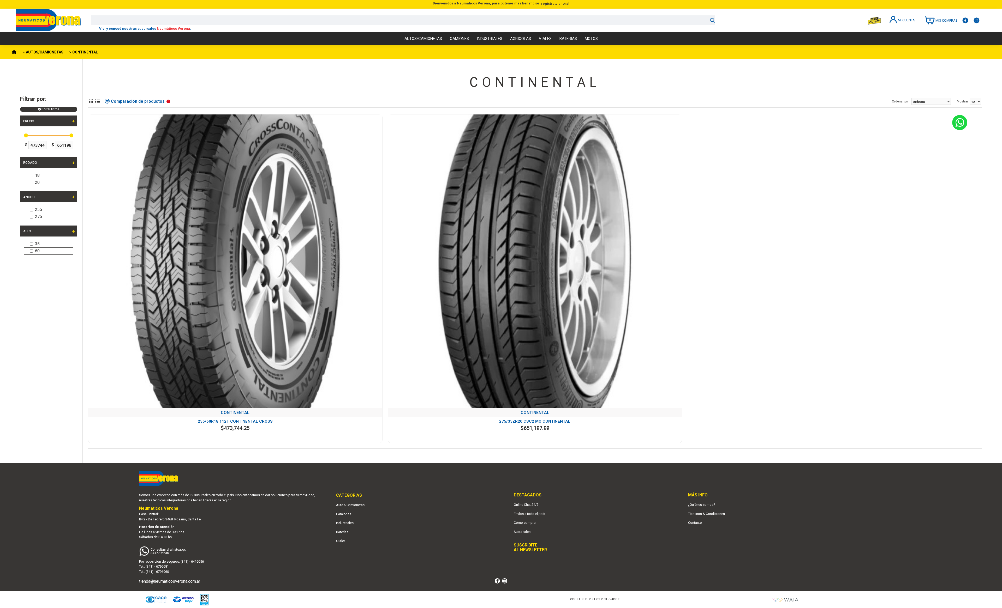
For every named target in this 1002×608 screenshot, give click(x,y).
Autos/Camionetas (350, 505)
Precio (28, 121)
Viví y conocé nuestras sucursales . (145, 29)
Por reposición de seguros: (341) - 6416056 (171, 561)
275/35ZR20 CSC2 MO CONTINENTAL (534, 421)
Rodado (30, 163)
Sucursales (522, 532)
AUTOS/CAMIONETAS (44, 52)
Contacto (695, 523)
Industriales (345, 523)
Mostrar (962, 101)
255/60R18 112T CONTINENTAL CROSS (235, 421)
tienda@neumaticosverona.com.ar (169, 581)
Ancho (29, 197)
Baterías (342, 532)
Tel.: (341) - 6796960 (154, 572)
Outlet (340, 541)
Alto (27, 231)
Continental (235, 412)
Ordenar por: (901, 101)
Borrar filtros (50, 109)
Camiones (343, 514)
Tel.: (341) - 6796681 (154, 566)
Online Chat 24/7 (526, 505)
